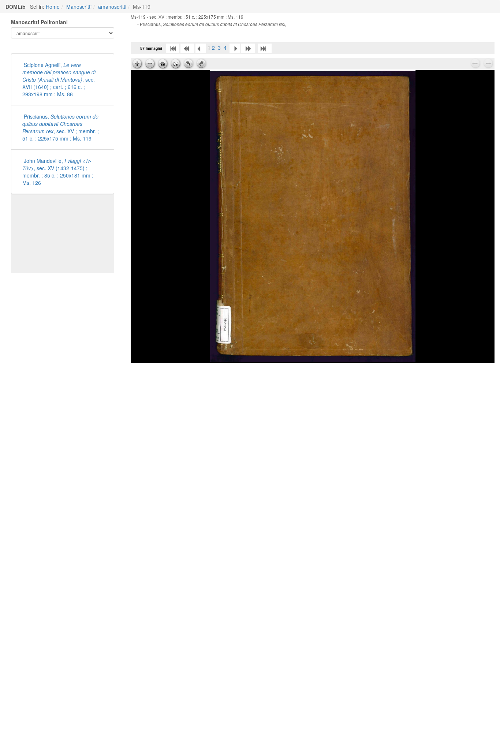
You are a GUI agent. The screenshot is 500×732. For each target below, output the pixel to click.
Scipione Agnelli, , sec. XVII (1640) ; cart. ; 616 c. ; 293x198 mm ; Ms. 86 (59, 79)
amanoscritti (112, 6)
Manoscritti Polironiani (39, 22)
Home (53, 6)
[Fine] (265, 47)
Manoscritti (79, 6)
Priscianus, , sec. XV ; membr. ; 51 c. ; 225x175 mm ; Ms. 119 (60, 127)
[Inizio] (172, 47)
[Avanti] (235, 47)
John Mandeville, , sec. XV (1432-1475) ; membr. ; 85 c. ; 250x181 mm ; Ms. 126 (57, 171)
